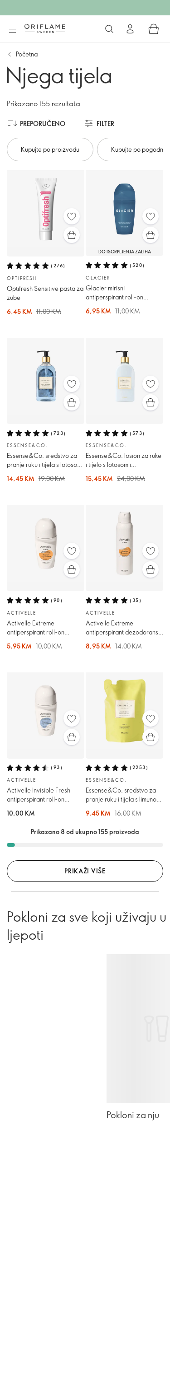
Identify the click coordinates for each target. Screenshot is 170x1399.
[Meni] (12, 29)
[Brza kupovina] (71, 235)
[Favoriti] (71, 216)
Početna (27, 54)
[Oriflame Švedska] (45, 28)
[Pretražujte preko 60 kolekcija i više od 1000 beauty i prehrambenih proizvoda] (109, 29)
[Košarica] (153, 28)
